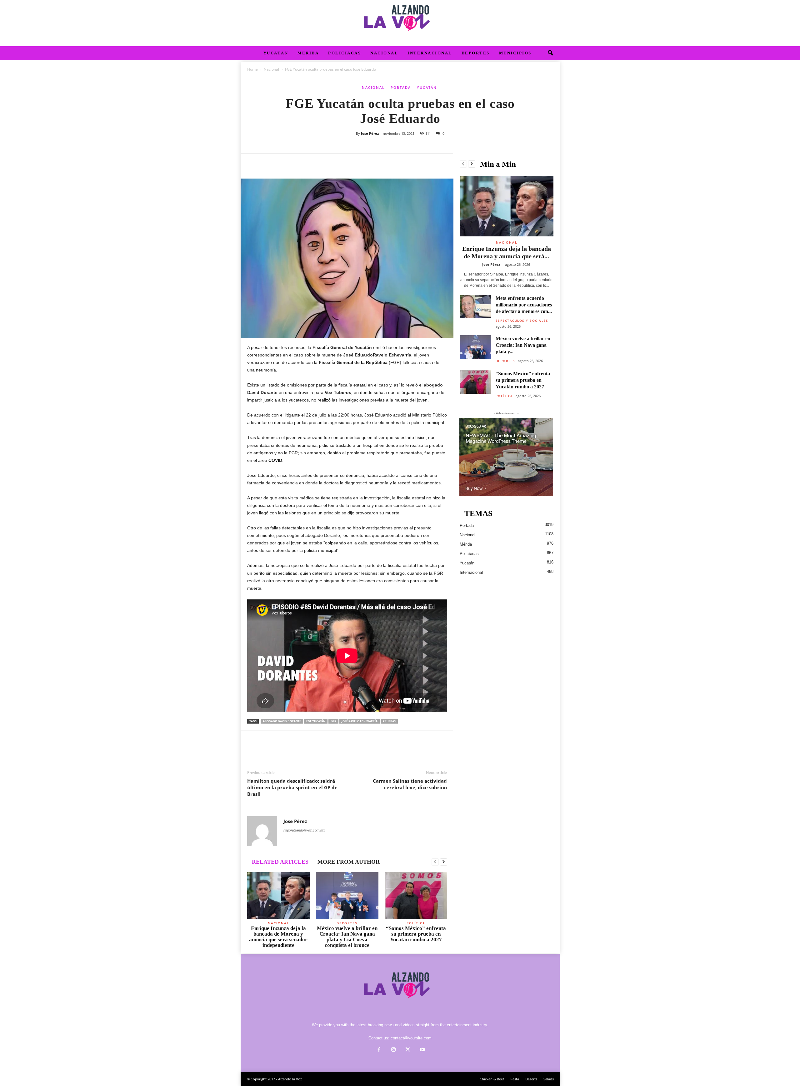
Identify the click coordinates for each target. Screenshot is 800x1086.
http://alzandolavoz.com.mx (304, 830)
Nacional (384, 53)
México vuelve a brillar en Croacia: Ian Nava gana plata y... (523, 345)
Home (252, 69)
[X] (268, 163)
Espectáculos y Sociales (522, 320)
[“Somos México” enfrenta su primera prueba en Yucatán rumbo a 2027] (416, 895)
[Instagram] (393, 1050)
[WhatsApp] (296, 163)
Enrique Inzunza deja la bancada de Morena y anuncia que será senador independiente (278, 936)
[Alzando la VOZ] (400, 23)
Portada (401, 87)
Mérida (308, 53)
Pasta (514, 1079)
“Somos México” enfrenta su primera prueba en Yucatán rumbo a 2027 (416, 933)
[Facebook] (253, 163)
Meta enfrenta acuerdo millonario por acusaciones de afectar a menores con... (524, 304)
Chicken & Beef (492, 1079)
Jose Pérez (370, 133)
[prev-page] (435, 862)
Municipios (515, 53)
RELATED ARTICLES (280, 862)
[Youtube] (421, 1050)
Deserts (531, 1079)
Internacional (430, 53)
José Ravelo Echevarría (360, 721)
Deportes (476, 53)
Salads (548, 1079)
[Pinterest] (282, 163)
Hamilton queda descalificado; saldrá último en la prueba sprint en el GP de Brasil (292, 787)
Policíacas (344, 53)
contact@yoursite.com (411, 1038)
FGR (333, 721)
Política (416, 923)
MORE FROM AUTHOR (349, 862)
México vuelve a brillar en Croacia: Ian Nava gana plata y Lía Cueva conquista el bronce (347, 936)
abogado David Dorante (282, 721)
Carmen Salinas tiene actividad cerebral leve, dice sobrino (410, 784)
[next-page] (443, 862)
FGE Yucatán (315, 721)
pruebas (389, 721)
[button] (550, 53)
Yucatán (275, 53)
